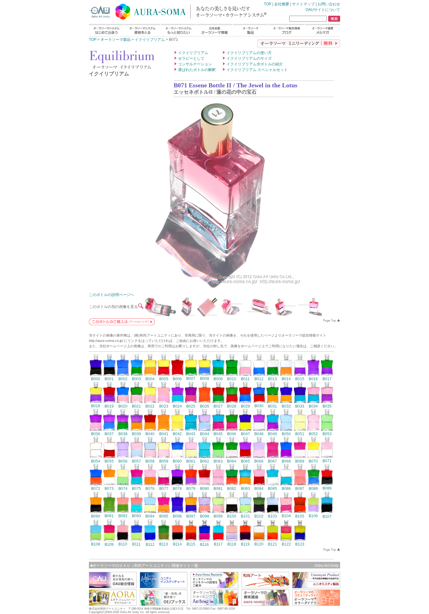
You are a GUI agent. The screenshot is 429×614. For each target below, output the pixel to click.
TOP (167, 10)
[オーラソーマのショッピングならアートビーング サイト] (214, 604)
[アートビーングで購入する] (122, 323)
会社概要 (281, 4)
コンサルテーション (195, 64)
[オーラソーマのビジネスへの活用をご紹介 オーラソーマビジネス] (214, 586)
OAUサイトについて (323, 10)
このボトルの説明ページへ (111, 295)
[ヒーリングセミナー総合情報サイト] (113, 586)
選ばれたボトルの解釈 (197, 70)
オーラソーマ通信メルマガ (322, 30)
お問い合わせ (329, 4)
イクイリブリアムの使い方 (249, 53)
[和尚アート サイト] (265, 586)
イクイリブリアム (150, 39)
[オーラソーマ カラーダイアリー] (316, 604)
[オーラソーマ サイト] (265, 604)
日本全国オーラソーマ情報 (214, 30)
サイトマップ (303, 4)
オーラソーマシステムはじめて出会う (106, 30)
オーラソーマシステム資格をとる (142, 30)
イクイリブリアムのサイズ (249, 58)
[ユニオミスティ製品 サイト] (316, 586)
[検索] (334, 19)
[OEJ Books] (163, 604)
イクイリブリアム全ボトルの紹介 (254, 64)
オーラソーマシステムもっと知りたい (178, 30)
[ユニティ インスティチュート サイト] (163, 586)
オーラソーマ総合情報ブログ (287, 30)
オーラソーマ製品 (250, 30)
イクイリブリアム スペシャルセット (257, 70)
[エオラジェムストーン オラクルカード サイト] (113, 604)
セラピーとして (191, 58)
